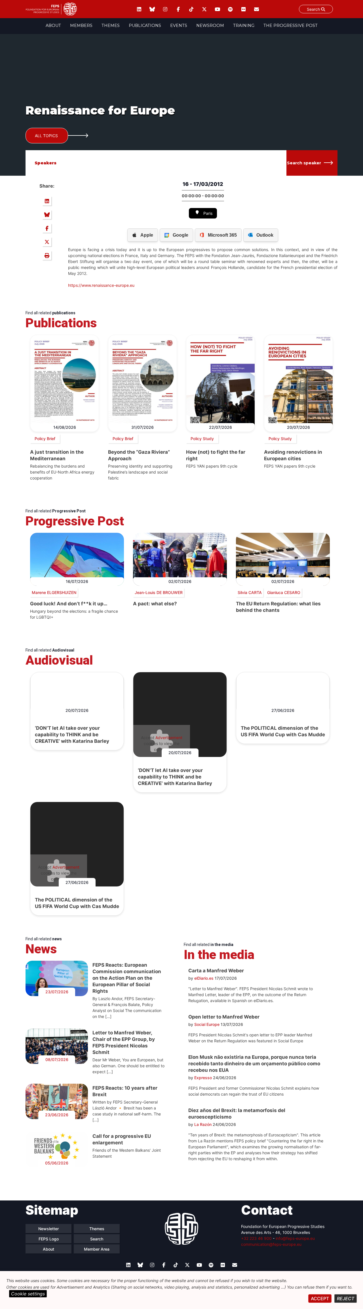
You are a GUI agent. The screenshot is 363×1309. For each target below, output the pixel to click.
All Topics (46, 135)
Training (243, 25)
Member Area (96, 1249)
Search (314, 9)
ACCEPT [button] (320, 1298)
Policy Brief (45, 438)
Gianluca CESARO (283, 592)
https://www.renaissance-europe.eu (101, 285)
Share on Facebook (46, 228)
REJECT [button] (345, 1298)
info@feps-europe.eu (295, 1238)
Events (178, 25)
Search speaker (304, 163)
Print (46, 255)
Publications (145, 25)
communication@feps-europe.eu (271, 1244)
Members (81, 25)
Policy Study (202, 438)
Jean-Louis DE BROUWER (159, 592)
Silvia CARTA (250, 592)
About (53, 25)
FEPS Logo (49, 1238)
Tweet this (46, 241)
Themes (111, 25)
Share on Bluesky (46, 214)
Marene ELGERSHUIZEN (54, 592)
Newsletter (48, 1228)
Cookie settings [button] (28, 1294)
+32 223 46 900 (256, 1238)
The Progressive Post (290, 25)
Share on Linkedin (46, 200)
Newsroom (210, 25)
